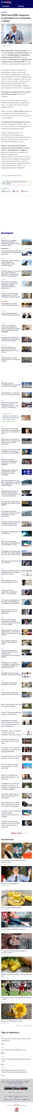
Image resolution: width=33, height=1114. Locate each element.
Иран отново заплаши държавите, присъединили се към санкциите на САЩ (11, 543)
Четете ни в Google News (16, 1092)
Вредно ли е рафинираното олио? (12, 1021)
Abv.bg (2, 1081)
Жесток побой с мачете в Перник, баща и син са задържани (9, 611)
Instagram (25, 191)
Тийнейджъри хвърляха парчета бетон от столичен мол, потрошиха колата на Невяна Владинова (10, 723)
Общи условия (23, 1105)
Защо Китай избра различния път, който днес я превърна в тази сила (11, 252)
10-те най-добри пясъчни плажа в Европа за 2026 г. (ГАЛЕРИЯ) (10, 766)
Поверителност (9, 1099)
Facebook (17, 191)
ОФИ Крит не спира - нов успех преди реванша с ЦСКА (16, 998)
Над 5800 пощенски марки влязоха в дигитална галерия (11, 673)
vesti (4, 1064)
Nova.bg (14, 1083)
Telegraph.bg (20, 1083)
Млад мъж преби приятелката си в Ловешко (11, 561)
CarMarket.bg (26, 1081)
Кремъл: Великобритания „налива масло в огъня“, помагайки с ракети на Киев (10, 295)
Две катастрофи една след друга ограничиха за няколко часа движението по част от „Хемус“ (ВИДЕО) (11, 483)
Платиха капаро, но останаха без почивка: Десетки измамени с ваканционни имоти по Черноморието (11, 273)
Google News (7, 191)
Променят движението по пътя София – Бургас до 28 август (10, 741)
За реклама (10, 1096)
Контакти (26, 1096)
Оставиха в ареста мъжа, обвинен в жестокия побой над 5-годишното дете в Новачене (10, 824)
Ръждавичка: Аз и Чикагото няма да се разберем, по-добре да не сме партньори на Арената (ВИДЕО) (10, 786)
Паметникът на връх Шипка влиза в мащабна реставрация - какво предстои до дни (10, 263)
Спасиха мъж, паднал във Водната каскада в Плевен (10, 693)
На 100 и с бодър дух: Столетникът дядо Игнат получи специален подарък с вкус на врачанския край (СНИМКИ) (11, 329)
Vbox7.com (7, 1081)
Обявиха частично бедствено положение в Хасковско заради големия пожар (11, 523)
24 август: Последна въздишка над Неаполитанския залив (16, 1060)
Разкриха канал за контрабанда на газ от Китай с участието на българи (10, 384)
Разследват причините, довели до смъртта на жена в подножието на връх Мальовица (11, 514)
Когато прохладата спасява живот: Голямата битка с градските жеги (16, 1039)
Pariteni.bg (21, 1082)
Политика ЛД (19, 1099)
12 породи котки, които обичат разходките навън (9, 304)
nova (4, 1044)
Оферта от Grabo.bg (5, 413)
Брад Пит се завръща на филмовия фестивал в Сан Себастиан (10, 777)
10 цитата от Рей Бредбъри (9, 884)
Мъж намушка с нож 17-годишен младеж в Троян (9, 581)
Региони (21, 6)
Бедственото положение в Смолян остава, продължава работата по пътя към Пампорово (10, 441)
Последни (5, 6)
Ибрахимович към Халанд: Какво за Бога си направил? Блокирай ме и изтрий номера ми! (14, 1071)
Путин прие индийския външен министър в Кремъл (10, 314)
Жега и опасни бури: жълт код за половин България (11, 705)
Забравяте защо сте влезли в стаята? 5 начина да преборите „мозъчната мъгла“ (11, 733)
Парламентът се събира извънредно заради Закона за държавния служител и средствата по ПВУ (10, 665)
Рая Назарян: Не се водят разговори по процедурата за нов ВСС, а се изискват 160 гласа (11, 431)
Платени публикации (18, 1096)
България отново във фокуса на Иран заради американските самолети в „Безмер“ (11, 814)
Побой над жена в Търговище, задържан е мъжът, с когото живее (9, 591)
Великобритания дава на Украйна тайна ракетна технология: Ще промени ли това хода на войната (10, 493)
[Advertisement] (16, 211)
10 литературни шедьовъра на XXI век (13, 929)
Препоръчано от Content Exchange (23, 1025)
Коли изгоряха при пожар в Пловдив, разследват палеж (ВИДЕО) (10, 503)
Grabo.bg (16, 1082)
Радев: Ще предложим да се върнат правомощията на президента (10, 796)
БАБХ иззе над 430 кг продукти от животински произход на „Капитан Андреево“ (9, 462)
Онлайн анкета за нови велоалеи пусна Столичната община (10, 359)
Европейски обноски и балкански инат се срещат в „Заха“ (14, 861)
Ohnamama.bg (10, 1082)
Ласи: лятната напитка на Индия (11, 907)
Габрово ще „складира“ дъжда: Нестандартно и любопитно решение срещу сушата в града (10, 243)
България (7, 233)
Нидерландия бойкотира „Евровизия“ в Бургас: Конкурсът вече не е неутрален (9, 472)
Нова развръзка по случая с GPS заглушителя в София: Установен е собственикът (10, 804)
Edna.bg (26, 1082)
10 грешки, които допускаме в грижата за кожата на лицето (14, 951)
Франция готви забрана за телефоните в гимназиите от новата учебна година (10, 339)
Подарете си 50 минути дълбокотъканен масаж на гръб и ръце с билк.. (11, 418)
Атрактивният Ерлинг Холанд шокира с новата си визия (11, 757)
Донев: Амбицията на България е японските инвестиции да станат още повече (10, 349)
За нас (5, 1096)
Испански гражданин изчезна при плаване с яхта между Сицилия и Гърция (11, 572)
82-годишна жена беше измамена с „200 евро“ (9, 683)
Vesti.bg (9, 1083)
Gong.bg (13, 1081)
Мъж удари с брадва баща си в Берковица (11, 532)
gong (4, 1075)
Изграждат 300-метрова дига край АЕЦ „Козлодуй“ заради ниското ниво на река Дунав (11, 552)
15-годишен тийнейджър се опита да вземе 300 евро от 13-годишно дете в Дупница (10, 601)
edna (4, 1053)
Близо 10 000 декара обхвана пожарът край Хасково (11, 713)
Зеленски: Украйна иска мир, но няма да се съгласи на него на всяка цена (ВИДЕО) (11, 451)
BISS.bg (4, 1082)
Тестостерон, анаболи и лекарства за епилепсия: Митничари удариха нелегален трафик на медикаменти (9, 285)
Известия (27, 1099)
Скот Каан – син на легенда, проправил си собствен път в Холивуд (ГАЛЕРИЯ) (11, 749)
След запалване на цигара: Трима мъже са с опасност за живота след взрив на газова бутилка (11, 632)
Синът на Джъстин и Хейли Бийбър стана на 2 (13, 1050)
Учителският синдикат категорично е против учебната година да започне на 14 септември (10, 622)
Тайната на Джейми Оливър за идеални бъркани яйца (16, 975)
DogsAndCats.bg (19, 1081)
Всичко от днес (16, 833)
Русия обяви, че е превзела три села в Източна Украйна (10, 393)
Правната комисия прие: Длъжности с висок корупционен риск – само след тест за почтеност (9, 405)
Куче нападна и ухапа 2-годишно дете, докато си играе (9, 642)
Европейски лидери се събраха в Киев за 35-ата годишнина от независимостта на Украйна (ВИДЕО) (10, 654)
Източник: (4, 175)
